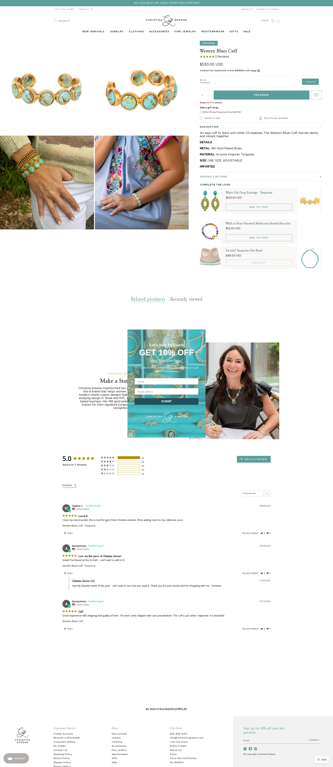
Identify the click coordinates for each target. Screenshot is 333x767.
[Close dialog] (202, 332)
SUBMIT (166, 401)
